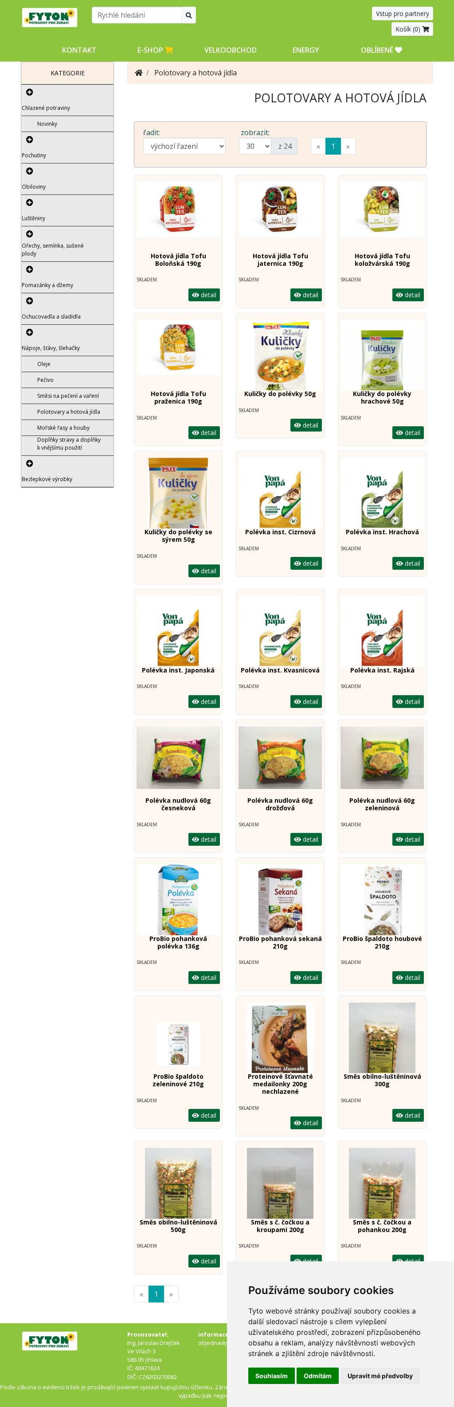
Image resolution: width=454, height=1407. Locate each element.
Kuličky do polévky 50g (280, 393)
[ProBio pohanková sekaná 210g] (280, 899)
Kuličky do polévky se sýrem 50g (178, 536)
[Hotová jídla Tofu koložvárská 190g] (382, 217)
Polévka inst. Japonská (178, 670)
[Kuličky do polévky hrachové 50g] (382, 355)
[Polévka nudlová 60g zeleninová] (382, 762)
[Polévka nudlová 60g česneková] (178, 762)
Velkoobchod (230, 50)
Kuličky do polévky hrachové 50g (382, 397)
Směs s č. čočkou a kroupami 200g (280, 1226)
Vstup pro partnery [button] (402, 13)
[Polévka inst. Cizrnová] (280, 493)
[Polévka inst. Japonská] (178, 631)
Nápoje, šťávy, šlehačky (51, 348)
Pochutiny (34, 155)
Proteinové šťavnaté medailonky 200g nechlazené (280, 1084)
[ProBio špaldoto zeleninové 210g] (178, 1038)
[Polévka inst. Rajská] (382, 631)
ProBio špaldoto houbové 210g (382, 942)
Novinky (47, 124)
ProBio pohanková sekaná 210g (280, 942)
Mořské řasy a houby (63, 427)
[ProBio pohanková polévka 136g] (178, 899)
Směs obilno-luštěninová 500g (178, 1226)
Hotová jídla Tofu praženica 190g (178, 397)
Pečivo (45, 380)
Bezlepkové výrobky (47, 479)
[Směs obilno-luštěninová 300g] (382, 1038)
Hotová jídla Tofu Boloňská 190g (178, 260)
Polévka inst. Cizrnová (280, 532)
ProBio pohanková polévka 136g (178, 942)
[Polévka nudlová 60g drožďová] (280, 762)
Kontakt (79, 50)
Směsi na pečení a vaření (68, 396)
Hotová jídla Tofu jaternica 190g (280, 260)
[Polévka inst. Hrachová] (382, 493)
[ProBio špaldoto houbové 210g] (382, 899)
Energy (306, 50)
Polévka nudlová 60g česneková (178, 804)
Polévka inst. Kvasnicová (280, 670)
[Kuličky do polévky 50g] (280, 355)
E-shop (151, 50)
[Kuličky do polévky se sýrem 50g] (178, 493)
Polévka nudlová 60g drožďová (280, 804)
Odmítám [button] (318, 1376)
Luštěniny (33, 218)
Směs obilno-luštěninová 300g (382, 1080)
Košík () (408, 29)
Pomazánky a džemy (47, 285)
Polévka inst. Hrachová (382, 532)
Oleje (44, 364)
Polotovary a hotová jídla (68, 412)
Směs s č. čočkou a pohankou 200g (382, 1226)
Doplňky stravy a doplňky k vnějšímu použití (69, 443)
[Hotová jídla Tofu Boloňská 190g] (178, 217)
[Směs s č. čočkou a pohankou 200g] (382, 1183)
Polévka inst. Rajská (382, 670)
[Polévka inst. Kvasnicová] (280, 631)
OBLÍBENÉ (378, 50)
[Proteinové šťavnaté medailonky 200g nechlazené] (280, 1038)
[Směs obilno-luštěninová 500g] (178, 1183)
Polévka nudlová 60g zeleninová (382, 804)
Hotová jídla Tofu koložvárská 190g (382, 260)
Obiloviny (34, 186)
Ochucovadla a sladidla (51, 316)
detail (207, 295)
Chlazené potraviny (46, 108)
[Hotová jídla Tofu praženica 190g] (178, 355)
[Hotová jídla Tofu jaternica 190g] (280, 217)
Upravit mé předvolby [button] (380, 1376)
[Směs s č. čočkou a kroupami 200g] (280, 1183)
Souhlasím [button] (271, 1376)
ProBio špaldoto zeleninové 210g (178, 1080)
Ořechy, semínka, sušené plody (53, 249)
